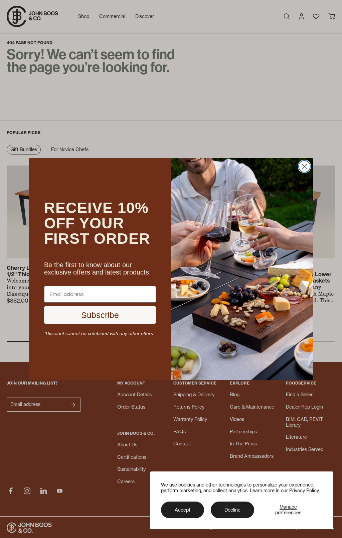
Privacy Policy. (304, 490)
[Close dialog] (304, 166)
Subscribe (100, 315)
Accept (182, 510)
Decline (232, 510)
